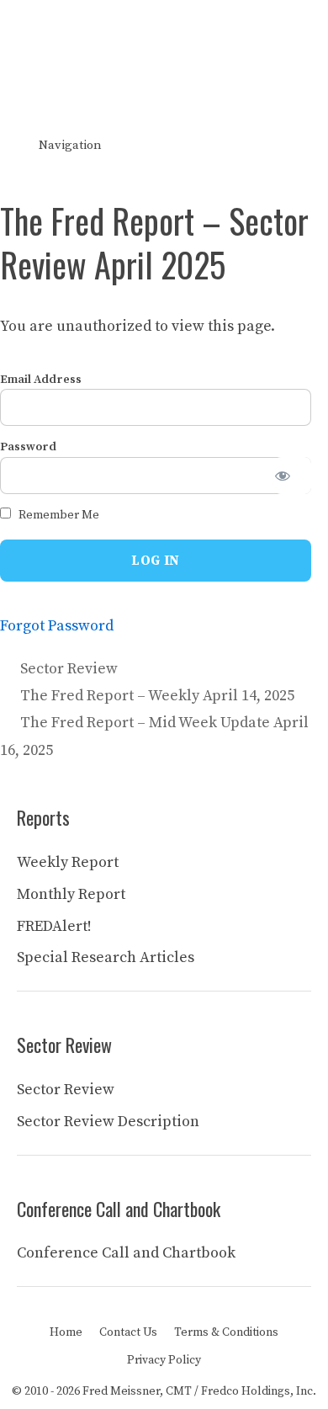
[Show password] (292, 475)
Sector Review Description (108, 1121)
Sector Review (69, 668)
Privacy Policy (164, 1360)
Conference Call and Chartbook (126, 1253)
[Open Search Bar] (303, 146)
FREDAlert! (54, 926)
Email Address (41, 379)
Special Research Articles (105, 957)
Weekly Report (68, 862)
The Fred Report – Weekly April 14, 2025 (157, 695)
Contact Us (128, 1332)
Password (28, 447)
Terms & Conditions (226, 1332)
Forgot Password (57, 625)
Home (66, 1332)
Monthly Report (71, 894)
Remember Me (57, 515)
